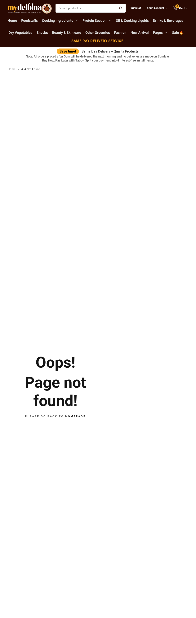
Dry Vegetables (20, 33)
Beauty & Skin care (66, 33)
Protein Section (94, 21)
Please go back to (55, 416)
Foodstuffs (29, 21)
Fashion (120, 33)
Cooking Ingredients (58, 21)
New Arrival (140, 33)
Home (12, 21)
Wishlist (136, 8)
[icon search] (121, 8)
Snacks (42, 33)
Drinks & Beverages (168, 21)
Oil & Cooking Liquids (132, 21)
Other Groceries (97, 33)
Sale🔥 (177, 33)
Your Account (155, 8)
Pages (158, 33)
